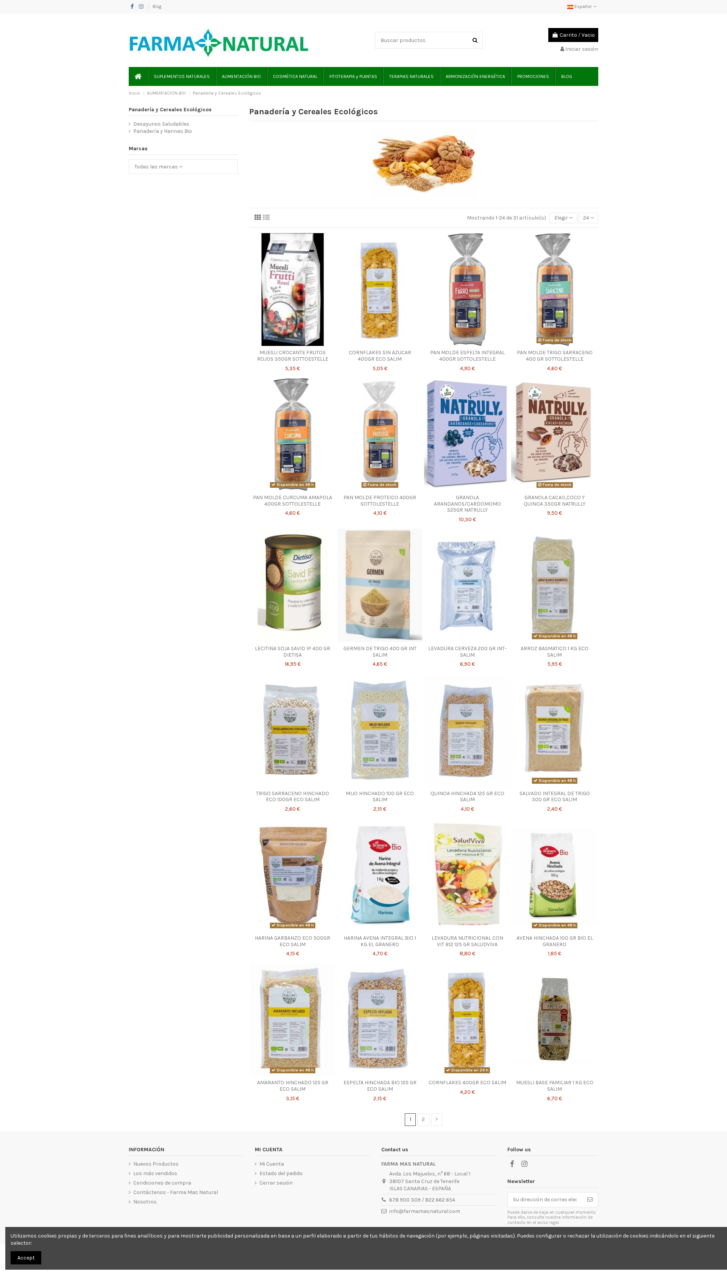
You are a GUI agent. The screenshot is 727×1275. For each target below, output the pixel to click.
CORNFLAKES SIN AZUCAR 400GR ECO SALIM (380, 355)
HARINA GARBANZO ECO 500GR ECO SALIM (292, 941)
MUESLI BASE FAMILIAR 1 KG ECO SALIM (554, 1085)
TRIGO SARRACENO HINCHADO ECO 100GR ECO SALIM (292, 796)
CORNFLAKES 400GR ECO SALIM (467, 1082)
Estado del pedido (281, 1173)
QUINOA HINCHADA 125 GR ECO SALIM (467, 796)
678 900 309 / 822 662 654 (422, 1200)
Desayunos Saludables (161, 124)
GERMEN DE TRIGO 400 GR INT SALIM (380, 651)
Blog (157, 6)
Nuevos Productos (156, 1164)
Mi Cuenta (271, 1164)
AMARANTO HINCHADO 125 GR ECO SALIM (292, 1085)
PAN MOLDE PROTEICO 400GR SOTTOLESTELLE (379, 500)
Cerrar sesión (276, 1183)
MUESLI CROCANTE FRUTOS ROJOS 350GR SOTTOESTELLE (292, 355)
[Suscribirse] (590, 1199)
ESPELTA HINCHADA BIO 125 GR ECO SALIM (380, 1085)
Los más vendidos (155, 1173)
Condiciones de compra (162, 1183)
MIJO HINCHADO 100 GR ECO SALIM (380, 796)
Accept (26, 1258)
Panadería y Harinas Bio (162, 131)
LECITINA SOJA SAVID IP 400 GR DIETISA (292, 651)
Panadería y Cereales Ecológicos (170, 109)
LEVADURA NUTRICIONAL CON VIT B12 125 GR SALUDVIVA (467, 941)
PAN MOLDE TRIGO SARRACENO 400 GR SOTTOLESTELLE (555, 355)
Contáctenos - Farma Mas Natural (175, 1192)
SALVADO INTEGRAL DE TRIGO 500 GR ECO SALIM (555, 796)
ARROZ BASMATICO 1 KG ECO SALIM (554, 651)
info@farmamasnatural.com (424, 1211)
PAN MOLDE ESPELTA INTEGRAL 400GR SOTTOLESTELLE (467, 355)
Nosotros (145, 1202)
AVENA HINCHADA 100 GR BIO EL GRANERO (554, 941)
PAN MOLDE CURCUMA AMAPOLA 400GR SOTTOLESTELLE (292, 500)
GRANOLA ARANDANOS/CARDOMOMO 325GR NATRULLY (467, 504)
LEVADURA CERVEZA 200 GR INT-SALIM (467, 651)
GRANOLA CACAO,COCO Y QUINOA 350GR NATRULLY (554, 500)
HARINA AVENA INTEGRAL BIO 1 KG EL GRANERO (380, 941)
